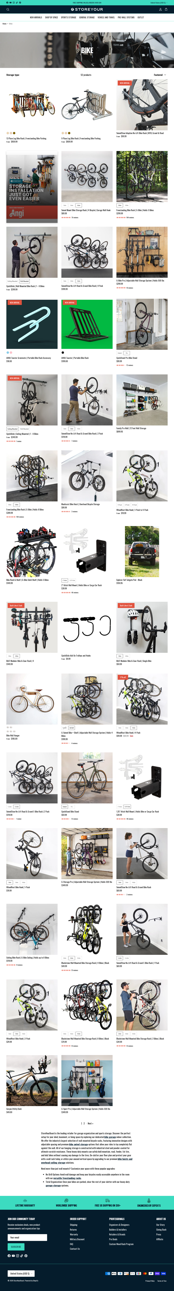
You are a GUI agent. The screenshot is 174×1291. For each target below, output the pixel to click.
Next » (90, 1123)
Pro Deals (113, 1239)
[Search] (7, 9)
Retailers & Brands (117, 1234)
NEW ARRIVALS (36, 17)
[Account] (160, 9)
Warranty (74, 1234)
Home (4, 23)
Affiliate (159, 1239)
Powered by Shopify (31, 1280)
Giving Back (161, 1229)
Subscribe (16, 1246)
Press (158, 1234)
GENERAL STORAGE (87, 17)
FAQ (71, 1244)
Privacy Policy (149, 1280)
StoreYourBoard (19, 1280)
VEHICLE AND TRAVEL (106, 17)
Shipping (73, 1224)
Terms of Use (161, 1280)
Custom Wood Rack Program (121, 1244)
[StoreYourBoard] (87, 9)
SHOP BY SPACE (51, 17)
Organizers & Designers (119, 1224)
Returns (73, 1229)
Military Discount (77, 1239)
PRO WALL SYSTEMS (126, 17)
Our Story (160, 1224)
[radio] (7, 133)
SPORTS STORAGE (68, 17)
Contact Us (75, 1248)
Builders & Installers (117, 1229)
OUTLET (141, 17)
